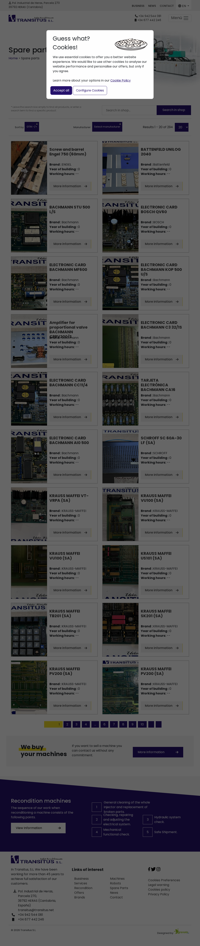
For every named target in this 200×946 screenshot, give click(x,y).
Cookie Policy (120, 80)
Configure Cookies (90, 90)
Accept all (61, 90)
